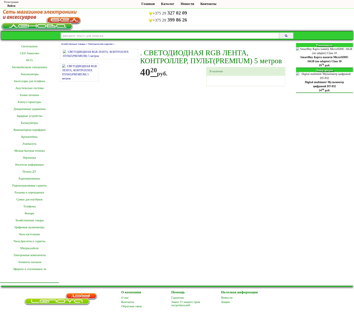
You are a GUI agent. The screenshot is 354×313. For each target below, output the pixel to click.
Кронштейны (29, 136)
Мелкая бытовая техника (29, 150)
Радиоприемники (29, 178)
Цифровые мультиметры (29, 227)
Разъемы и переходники (29, 192)
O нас (125, 297)
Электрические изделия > (101, 44)
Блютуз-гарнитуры (29, 102)
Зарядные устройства (29, 116)
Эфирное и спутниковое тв (29, 269)
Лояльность (29, 143)
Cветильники (29, 46)
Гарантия (177, 297)
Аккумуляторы (29, 74)
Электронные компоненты (29, 255)
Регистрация (11, 1)
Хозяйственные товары (29, 220)
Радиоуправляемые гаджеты (29, 185)
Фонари (29, 213)
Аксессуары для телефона (29, 81)
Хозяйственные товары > (74, 44)
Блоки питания (29, 95)
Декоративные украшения (29, 109)
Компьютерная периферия (29, 129)
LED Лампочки (29, 53)
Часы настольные (29, 234)
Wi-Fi (29, 60)
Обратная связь (131, 306)
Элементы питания (29, 262)
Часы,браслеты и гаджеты (29, 241)
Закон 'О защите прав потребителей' (185, 303)
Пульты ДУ (29, 171)
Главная (148, 4)
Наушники (29, 157)
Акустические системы (29, 88)
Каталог (167, 4)
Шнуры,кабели (29, 248)
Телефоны (29, 206)
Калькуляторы (29, 122)
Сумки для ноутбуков (29, 199)
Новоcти (227, 297)
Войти (11, 5)
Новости (187, 4)
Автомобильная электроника (29, 67)
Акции (225, 302)
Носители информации (29, 164)
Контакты (207, 4)
